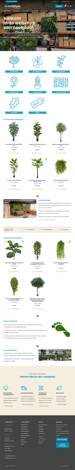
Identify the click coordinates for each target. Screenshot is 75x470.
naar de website (12, 1)
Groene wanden (54, 10)
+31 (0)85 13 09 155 (56, 1)
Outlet (70, 10)
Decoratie (63, 10)
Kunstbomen (25, 10)
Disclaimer (41, 441)
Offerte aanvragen (62, 445)
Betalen (41, 427)
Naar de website (62, 439)
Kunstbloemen (34, 10)
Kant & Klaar (24, 442)
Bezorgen (41, 429)
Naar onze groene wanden (46, 220)
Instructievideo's (43, 425)
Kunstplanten (6, 10)
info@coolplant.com (66, 1)
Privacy (41, 443)
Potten (23, 440)
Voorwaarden (42, 439)
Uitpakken (41, 431)
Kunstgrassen (44, 10)
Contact (41, 436)
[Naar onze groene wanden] (19, 208)
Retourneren (42, 433)
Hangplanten (16, 10)
